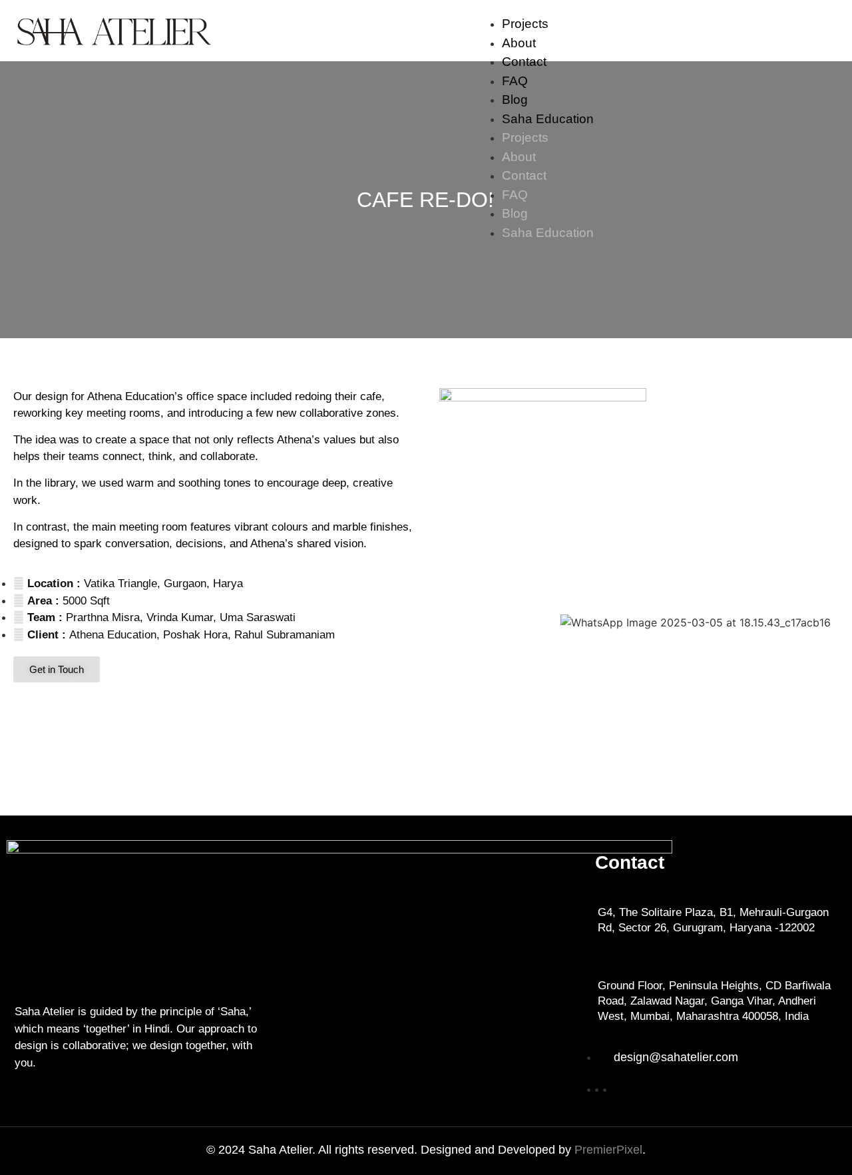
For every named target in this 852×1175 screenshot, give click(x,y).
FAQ (515, 81)
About (519, 43)
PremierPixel (608, 1149)
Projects (525, 24)
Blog (515, 100)
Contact (524, 62)
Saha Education (548, 119)
